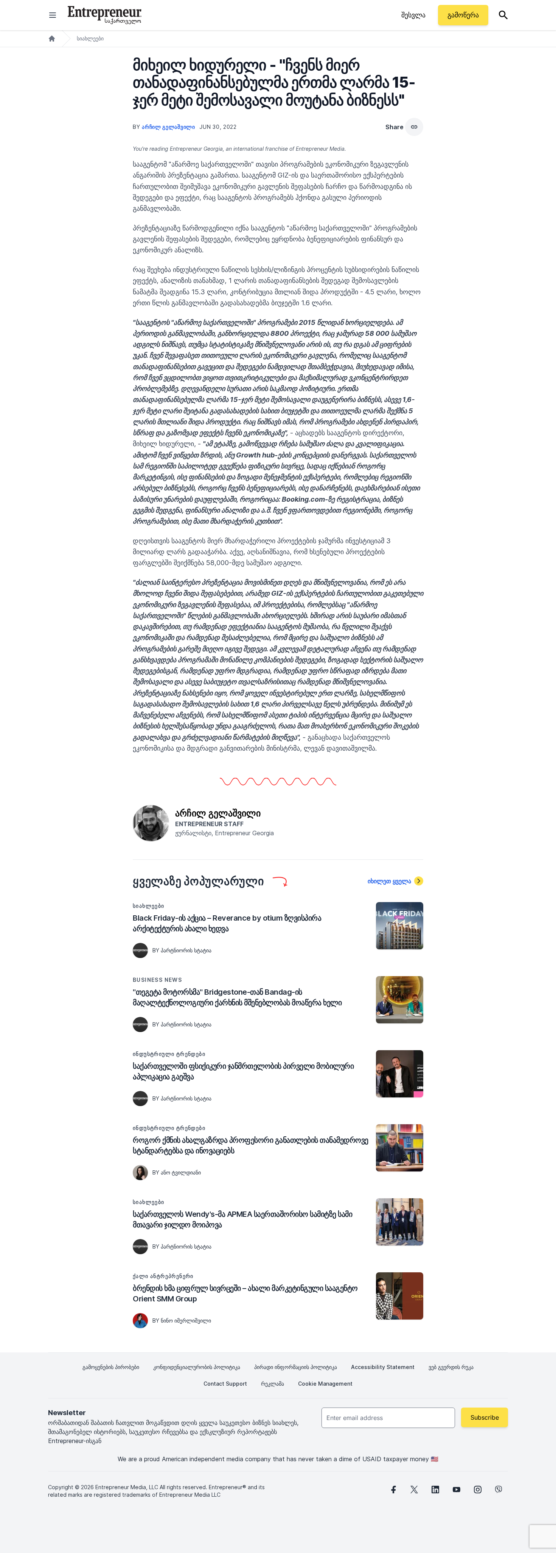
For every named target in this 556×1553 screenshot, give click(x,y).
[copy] (414, 127)
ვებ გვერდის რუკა (451, 1367)
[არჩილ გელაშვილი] (151, 822)
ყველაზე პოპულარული (198, 881)
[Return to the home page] (104, 15)
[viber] (499, 1489)
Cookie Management (325, 1383)
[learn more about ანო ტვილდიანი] (140, 1172)
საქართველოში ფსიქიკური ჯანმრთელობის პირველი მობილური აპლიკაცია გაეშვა (243, 1071)
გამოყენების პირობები (110, 1367)
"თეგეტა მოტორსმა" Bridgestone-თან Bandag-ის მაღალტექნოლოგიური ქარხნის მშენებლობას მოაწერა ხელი (237, 997)
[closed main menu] (52, 15)
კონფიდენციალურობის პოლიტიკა (196, 1367)
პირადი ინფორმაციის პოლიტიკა (295, 1367)
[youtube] (456, 1489)
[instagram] (478, 1489)
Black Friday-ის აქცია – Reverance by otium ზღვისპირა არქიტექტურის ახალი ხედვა (227, 923)
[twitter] (414, 1489)
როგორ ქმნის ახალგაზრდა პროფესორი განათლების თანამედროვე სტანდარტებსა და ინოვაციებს (250, 1145)
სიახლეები (90, 38)
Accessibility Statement (383, 1367)
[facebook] (393, 1489)
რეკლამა (272, 1383)
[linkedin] (435, 1489)
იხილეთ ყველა (389, 881)
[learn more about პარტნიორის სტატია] (140, 950)
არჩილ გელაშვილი (169, 127)
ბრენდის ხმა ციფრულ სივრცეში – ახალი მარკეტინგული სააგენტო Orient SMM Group (245, 1293)
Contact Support (225, 1383)
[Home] (52, 38)
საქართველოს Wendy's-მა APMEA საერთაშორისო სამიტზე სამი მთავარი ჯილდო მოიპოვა (242, 1219)
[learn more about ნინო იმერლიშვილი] (140, 1320)
